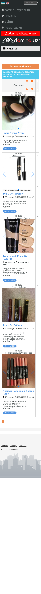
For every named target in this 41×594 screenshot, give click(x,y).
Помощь (13, 446)
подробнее (6, 144)
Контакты (22, 446)
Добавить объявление (20, 33)
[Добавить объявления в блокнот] (27, 80)
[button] (18, 128)
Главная (4, 446)
